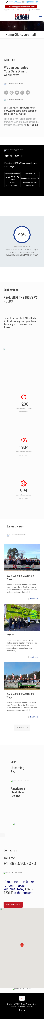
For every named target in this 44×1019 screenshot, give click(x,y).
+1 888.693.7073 (14, 2)
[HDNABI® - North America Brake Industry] (22, 17)
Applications (9, 10)
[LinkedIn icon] (25, 1010)
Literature (36, 10)
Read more (34, 599)
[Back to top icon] (22, 998)
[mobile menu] (41, 17)
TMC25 (10, 635)
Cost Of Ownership (23, 10)
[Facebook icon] (19, 1010)
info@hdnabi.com (31, 2)
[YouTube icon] (22, 1010)
